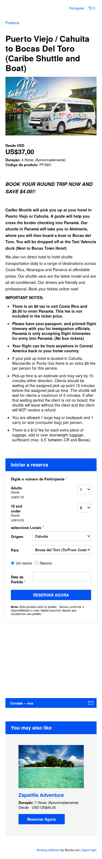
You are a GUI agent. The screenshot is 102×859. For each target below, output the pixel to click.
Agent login (89, 850)
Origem (17, 536)
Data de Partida (18, 579)
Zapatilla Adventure (41, 794)
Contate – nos (21, 703)
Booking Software (48, 850)
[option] (51, 785)
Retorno (46, 563)
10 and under (17, 512)
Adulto (17, 492)
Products (12, 22)
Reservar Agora (51, 595)
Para (14, 550)
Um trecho (24, 563)
